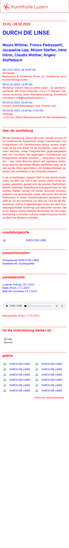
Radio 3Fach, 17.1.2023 (16, 288)
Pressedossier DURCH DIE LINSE (21, 260)
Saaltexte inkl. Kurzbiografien (18, 263)
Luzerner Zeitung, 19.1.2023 (18, 284)
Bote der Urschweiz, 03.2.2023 (20, 291)
